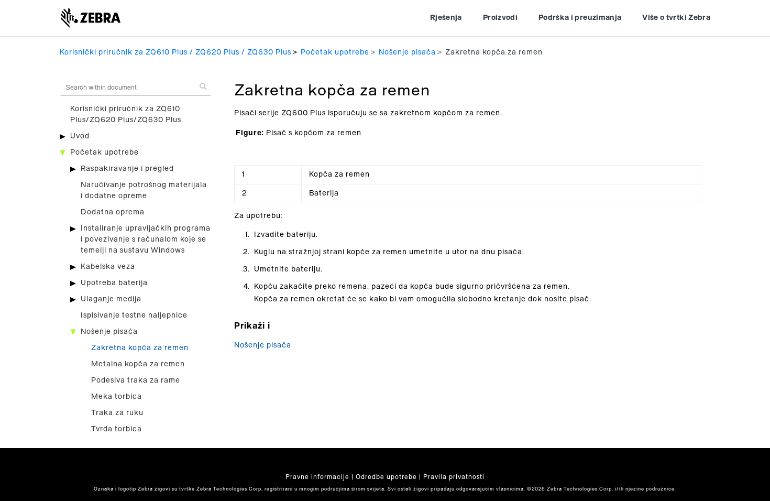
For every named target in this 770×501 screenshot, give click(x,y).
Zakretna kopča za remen (140, 348)
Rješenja (446, 17)
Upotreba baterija (114, 283)
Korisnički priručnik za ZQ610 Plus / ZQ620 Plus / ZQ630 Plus (175, 52)
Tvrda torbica (116, 429)
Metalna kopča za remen (138, 364)
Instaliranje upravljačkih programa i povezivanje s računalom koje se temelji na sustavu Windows (146, 239)
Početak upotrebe (335, 52)
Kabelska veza (108, 266)
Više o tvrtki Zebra (676, 17)
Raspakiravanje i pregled (127, 168)
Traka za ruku (117, 413)
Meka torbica (116, 396)
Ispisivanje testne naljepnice (134, 315)
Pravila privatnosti (454, 477)
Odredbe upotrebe (386, 477)
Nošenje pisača (407, 52)
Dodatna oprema (113, 212)
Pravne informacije (317, 477)
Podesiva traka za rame (135, 380)
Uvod (80, 136)
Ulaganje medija (111, 299)
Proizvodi (500, 17)
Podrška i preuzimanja (579, 17)
